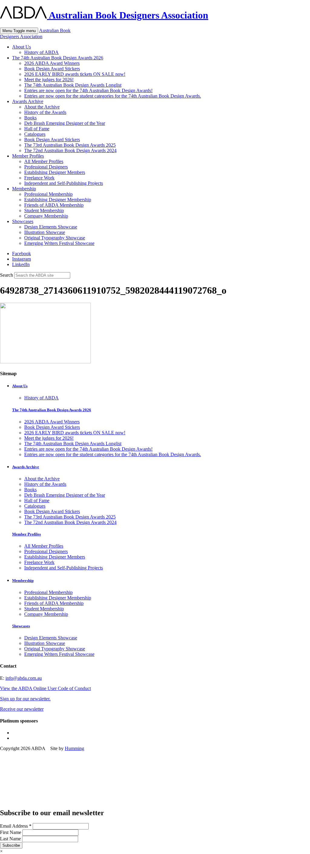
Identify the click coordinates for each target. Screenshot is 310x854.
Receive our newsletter (22, 709)
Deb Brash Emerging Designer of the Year (64, 123)
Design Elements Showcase (50, 226)
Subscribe (11, 845)
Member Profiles (28, 155)
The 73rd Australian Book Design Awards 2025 (70, 145)
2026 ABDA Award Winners (52, 63)
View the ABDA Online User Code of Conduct (45, 688)
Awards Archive (27, 101)
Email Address (15, 826)
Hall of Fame (36, 128)
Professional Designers (46, 166)
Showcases (22, 221)
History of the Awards (45, 112)
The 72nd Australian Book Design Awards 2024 (70, 150)
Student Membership (44, 210)
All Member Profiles (43, 161)
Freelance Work (39, 177)
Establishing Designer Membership (57, 199)
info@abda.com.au (23, 678)
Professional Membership (48, 194)
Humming (74, 748)
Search (6, 275)
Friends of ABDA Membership (54, 205)
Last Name (11, 838)
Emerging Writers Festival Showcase (59, 243)
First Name (11, 832)
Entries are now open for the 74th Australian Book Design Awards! (88, 90)
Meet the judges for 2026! (49, 79)
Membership (24, 188)
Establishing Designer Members (54, 172)
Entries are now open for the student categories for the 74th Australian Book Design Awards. (112, 95)
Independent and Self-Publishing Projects (63, 183)
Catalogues (34, 134)
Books (30, 117)
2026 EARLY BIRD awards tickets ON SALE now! (74, 74)
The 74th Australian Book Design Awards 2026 (57, 57)
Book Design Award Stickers (52, 68)
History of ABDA (41, 52)
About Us (21, 46)
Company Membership (46, 216)
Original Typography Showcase (54, 237)
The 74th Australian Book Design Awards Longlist (72, 85)
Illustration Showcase (44, 232)
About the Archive (42, 106)
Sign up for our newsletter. (25, 698)
